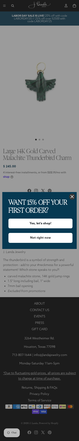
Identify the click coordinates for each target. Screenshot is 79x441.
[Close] (72, 196)
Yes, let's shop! (40, 223)
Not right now (40, 237)
